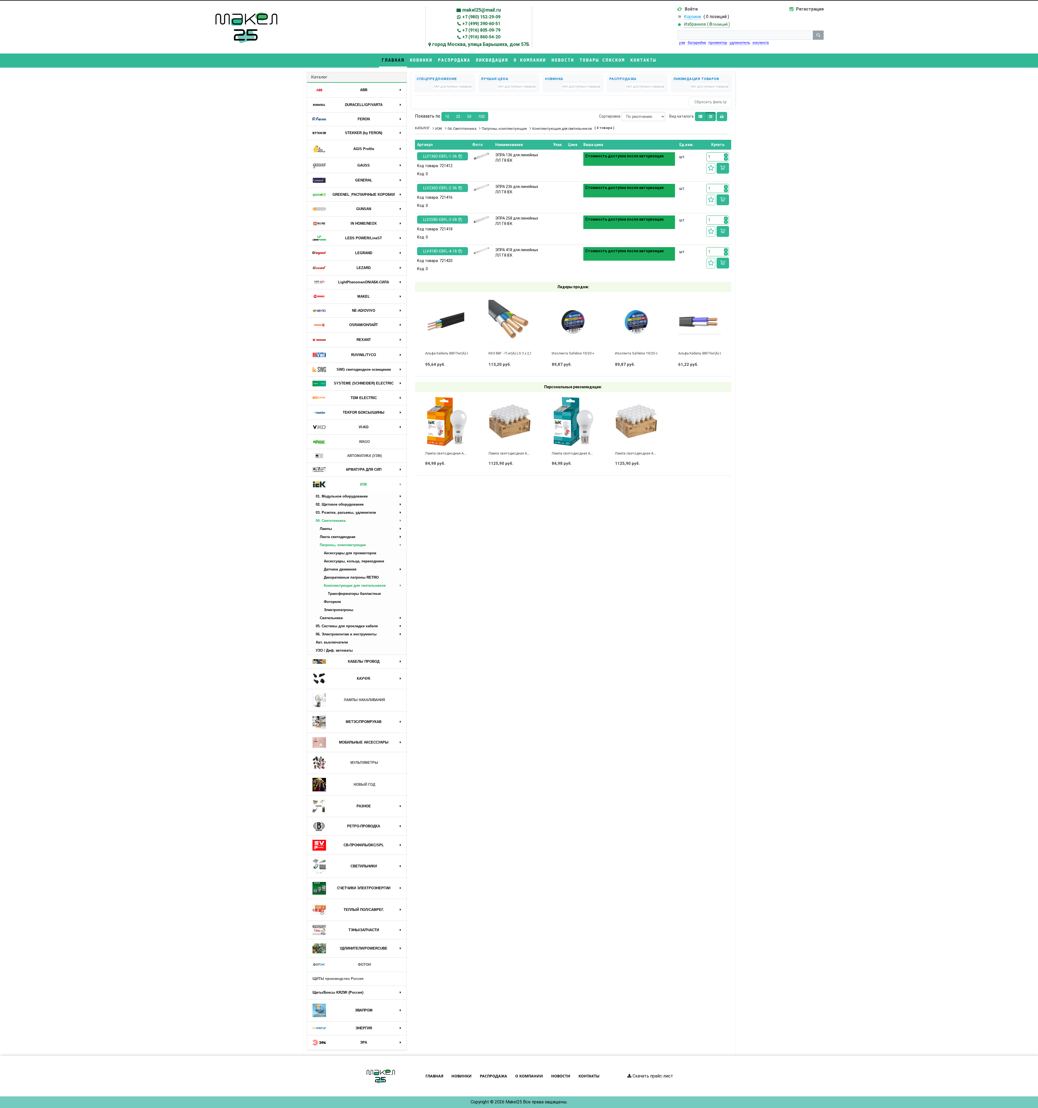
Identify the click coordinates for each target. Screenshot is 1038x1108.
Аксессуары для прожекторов (350, 553)
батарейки (697, 42)
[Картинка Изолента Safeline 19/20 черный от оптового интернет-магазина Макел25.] (573, 321)
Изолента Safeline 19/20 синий (640, 353)
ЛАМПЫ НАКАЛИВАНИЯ (364, 700)
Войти (691, 9)
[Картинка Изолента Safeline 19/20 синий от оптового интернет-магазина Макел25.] (636, 321)
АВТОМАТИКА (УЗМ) (364, 456)
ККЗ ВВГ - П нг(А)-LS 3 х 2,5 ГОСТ (514, 353)
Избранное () (707, 24)
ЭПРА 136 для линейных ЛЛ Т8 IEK (516, 157)
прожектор (717, 42)
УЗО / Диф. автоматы (334, 650)
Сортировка (609, 116)
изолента (761, 42)
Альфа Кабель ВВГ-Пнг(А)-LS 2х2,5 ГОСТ (710, 353)
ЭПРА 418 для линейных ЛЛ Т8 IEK (516, 252)
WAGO (364, 442)
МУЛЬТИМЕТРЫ (364, 763)
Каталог (319, 77)
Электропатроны (338, 610)
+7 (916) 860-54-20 (481, 36)
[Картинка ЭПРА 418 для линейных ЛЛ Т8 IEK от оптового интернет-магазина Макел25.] (481, 250)
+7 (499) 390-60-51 (481, 23)
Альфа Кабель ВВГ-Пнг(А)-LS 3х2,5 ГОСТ (457, 353)
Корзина (692, 16)
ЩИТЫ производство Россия (338, 979)
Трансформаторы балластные (354, 594)
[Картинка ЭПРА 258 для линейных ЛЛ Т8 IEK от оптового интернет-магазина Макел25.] (481, 219)
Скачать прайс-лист (652, 1076)
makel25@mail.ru (481, 10)
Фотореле (332, 602)
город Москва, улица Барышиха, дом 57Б (480, 44)
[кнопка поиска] (818, 35)
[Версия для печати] (722, 116)
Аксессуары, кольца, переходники (354, 561)
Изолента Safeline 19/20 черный (578, 353)
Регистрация (810, 9)
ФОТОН (364, 965)
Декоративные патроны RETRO (351, 577)
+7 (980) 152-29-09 (481, 16)
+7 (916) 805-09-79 (481, 30)
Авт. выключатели (332, 642)
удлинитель (740, 42)
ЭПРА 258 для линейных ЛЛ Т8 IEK (516, 221)
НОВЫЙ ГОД (364, 784)
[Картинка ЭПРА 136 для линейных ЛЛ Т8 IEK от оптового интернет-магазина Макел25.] (481, 156)
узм (682, 42)
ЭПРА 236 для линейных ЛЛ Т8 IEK (516, 189)
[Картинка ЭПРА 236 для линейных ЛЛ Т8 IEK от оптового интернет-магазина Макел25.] (481, 187)
